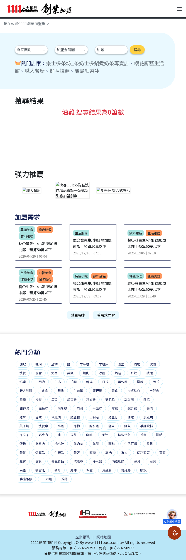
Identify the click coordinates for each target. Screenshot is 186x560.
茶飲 (143, 434)
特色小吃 (81, 276)
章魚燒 (56, 417)
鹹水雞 (94, 426)
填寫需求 (78, 315)
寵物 (92, 452)
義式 (156, 381)
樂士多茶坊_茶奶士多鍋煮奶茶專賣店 (87, 63)
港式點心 (133, 390)
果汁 (105, 434)
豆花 (73, 434)
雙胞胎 (110, 399)
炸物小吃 (26, 279)
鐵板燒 (97, 390)
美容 (76, 452)
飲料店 (40, 443)
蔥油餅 (91, 399)
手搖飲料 (146, 426)
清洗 (108, 452)
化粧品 (59, 452)
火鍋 (153, 364)
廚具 (153, 461)
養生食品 (57, 461)
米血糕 (97, 408)
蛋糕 (23, 443)
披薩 (150, 373)
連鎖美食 (153, 276)
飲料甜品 (99, 276)
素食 (115, 390)
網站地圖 (103, 537)
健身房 (126, 470)
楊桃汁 (59, 443)
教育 (57, 470)
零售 (150, 443)
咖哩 (23, 364)
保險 (89, 470)
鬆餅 (96, 443)
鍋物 (137, 364)
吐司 (38, 364)
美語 (23, 470)
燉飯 (140, 381)
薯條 (150, 408)
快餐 (23, 373)
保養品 (40, 452)
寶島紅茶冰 (87, 70)
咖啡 (89, 434)
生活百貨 (130, 443)
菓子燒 (24, 426)
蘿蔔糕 (43, 408)
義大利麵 (26, 390)
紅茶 (127, 426)
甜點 (159, 434)
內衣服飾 (118, 461)
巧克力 (43, 434)
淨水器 (97, 461)
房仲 (73, 470)
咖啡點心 (45, 279)
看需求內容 (106, 315)
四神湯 (24, 408)
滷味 (38, 417)
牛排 (57, 381)
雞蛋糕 (75, 417)
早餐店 (103, 364)
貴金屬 (107, 470)
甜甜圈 (129, 399)
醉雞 (61, 426)
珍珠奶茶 (124, 434)
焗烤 (23, 381)
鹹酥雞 (132, 408)
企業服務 (82, 537)
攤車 (111, 426)
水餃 (134, 373)
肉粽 (146, 399)
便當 (38, 373)
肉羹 (23, 399)
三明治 (40, 381)
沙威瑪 (148, 417)
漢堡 (121, 364)
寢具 (137, 461)
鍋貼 (118, 373)
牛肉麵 (78, 390)
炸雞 (115, 408)
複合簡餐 (45, 229)
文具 (38, 461)
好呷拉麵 (60, 70)
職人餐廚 (35, 70)
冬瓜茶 (24, 434)
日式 (105, 381)
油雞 (130, 417)
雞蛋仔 (113, 417)
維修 (64, 479)
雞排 (23, 417)
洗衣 (124, 452)
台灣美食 (26, 272)
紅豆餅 (72, 399)
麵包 (111, 443)
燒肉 (86, 373)
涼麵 (102, 373)
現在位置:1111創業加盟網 (24, 23)
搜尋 (137, 49)
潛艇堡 (62, 408)
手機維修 (26, 479)
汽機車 (78, 461)
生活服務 (81, 233)
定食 (45, 390)
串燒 (54, 399)
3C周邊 (47, 479)
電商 (162, 452)
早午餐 (84, 364)
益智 (23, 461)
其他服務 (26, 236)
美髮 (23, 452)
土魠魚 (154, 390)
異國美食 (26, 229)
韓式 (89, 381)
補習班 (40, 470)
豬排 (61, 390)
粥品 (54, 373)
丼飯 (70, 373)
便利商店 (143, 452)
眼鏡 (143, 470)
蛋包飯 (122, 381)
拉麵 (73, 381)
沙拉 (38, 399)
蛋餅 (54, 364)
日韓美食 (45, 272)
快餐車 (43, 426)
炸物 (76, 426)
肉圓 (80, 408)
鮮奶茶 (78, 443)
